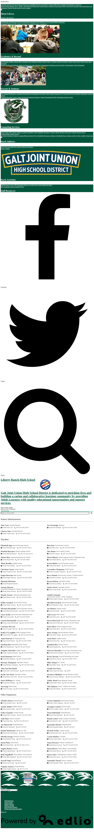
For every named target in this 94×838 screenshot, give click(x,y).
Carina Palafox (53, 737)
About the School (6, 5)
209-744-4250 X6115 (26, 553)
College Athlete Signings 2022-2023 (60, 132)
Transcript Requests (6, 97)
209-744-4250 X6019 (25, 659)
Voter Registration (79, 65)
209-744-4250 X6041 (72, 623)
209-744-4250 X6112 (22, 721)
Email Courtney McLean (10, 629)
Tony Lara (5, 525)
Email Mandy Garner (9, 597)
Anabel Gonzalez (53, 595)
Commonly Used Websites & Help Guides (34, 62)
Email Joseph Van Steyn (56, 671)
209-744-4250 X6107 (24, 739)
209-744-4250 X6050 (25, 577)
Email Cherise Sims (8, 533)
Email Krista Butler (54, 565)
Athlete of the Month (56, 136)
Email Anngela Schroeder (10, 653)
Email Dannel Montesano (10, 733)
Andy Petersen (6, 639)
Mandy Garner (7, 595)
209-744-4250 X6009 (24, 641)
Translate (14, 792)
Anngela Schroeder (8, 650)
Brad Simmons (6, 657)
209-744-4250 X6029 (74, 677)
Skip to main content (7, 507)
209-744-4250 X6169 (27, 623)
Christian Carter (7, 569)
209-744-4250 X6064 (27, 629)
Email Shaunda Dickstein (10, 583)
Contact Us (78, 5)
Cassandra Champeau (55, 569)
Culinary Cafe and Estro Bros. (30, 24)
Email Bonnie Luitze (55, 721)
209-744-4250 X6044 (25, 597)
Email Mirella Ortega (9, 739)
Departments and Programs (8, 22)
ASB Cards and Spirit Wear (9, 147)
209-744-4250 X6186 (27, 635)
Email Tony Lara (8, 527)
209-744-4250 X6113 (25, 751)
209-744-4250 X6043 (25, 571)
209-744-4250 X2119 (75, 571)
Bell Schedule (5, 62)
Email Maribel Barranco (10, 553)
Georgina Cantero (54, 707)
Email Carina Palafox (55, 739)
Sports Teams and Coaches (8, 132)
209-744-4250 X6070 (70, 647)
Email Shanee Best (8, 559)
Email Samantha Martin (56, 727)
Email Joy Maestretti (9, 727)
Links (4, 796)
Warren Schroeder (54, 650)
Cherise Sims (6, 531)
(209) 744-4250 (33, 786)
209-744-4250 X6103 (22, 527)
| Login (5, 788)
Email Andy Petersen (9, 641)
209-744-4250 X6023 (24, 533)
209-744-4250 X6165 (70, 565)
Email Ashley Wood (55, 683)
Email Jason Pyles (54, 641)
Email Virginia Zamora (9, 769)
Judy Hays (5, 719)
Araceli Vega (6, 761)
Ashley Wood (52, 680)
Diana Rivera (52, 749)
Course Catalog (16, 97)
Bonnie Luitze (52, 719)
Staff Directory (70, 5)
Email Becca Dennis (55, 577)
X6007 (69, 671)
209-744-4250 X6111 (69, 641)
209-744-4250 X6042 (70, 577)
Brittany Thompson (8, 663)
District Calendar (9, 805)
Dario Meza (51, 627)
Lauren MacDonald (8, 621)
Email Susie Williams (9, 683)
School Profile (5, 6)
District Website (12, 8)
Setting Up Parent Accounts (27, 65)
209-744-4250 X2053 (28, 671)
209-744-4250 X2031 (25, 757)
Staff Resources (5, 185)
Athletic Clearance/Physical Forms (23, 136)
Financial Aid (59, 94)
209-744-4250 (23, 703)
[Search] (91, 513)
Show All (3, 812)
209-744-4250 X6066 (70, 683)
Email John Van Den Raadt (11, 671)
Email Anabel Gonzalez (56, 599)
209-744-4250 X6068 (27, 733)
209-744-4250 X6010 (26, 677)
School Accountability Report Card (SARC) (35, 5)
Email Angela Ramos (9, 751)
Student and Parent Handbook (9, 65)
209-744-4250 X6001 (23, 559)
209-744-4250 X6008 (69, 617)
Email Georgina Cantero (56, 709)
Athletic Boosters (77, 132)
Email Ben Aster (54, 547)
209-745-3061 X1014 (23, 745)
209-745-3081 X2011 (70, 659)
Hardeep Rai (6, 645)
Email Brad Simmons (9, 659)
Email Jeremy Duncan (9, 591)
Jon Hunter (51, 609)
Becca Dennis (52, 575)
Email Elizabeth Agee (9, 547)
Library (49, 62)
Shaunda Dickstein (8, 581)
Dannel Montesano (8, 731)
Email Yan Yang (7, 689)
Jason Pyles (51, 639)
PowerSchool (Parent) (10, 807)
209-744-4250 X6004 (25, 605)
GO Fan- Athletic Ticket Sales (84, 136)
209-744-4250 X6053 (24, 565)
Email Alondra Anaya (9, 703)
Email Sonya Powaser (55, 745)
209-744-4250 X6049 (69, 629)
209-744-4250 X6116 (70, 559)
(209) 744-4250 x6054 (27, 611)
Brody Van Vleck (7, 675)
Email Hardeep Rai (8, 647)
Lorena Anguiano (54, 701)
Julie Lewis (51, 615)
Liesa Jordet (6, 615)
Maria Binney (52, 557)
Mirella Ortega (7, 737)
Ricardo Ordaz (53, 731)
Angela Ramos (6, 749)
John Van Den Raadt (9, 668)
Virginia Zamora (7, 767)
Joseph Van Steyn (54, 668)
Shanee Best (5, 557)
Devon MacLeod (53, 621)
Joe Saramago (52, 525)
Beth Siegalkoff (7, 755)
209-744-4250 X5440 (23, 647)
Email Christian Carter (9, 571)
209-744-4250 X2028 (69, 553)
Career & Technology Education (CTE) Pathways (31, 22)
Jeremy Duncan (7, 587)
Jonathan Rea (52, 645)
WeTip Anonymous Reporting (13, 809)
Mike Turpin (52, 663)
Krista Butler (52, 563)
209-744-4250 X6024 (27, 665)
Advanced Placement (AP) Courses (11, 24)
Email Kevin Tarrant (55, 659)
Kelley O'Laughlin (8, 633)
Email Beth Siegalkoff (9, 757)
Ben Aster (51, 545)
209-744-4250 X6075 (70, 589)
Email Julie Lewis (54, 617)
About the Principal (16, 5)
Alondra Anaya (7, 701)
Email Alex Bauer (54, 553)
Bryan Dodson (52, 581)
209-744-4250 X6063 (73, 709)
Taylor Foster (52, 587)
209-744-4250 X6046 (73, 653)
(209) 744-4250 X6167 (71, 721)
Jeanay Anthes (6, 707)
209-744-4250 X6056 (70, 757)
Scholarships (60, 97)
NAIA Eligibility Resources (42, 132)
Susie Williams (7, 680)
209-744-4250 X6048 (23, 617)
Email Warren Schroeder (56, 653)
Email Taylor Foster (55, 589)
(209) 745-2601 (45, 786)
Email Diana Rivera (55, 751)
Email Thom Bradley (9, 565)
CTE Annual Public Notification (55, 22)
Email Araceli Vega (8, 763)
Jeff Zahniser (52, 686)
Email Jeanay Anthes (9, 709)
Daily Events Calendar (24, 8)
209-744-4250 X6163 (71, 745)
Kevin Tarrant (52, 657)
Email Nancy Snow (55, 757)
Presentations (35, 94)
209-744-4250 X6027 (25, 715)
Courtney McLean (8, 627)
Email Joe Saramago (55, 527)
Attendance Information (42, 65)
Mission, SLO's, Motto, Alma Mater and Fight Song (24, 6)
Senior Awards (68, 97)
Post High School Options (46, 94)
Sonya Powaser (53, 743)
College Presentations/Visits (48, 97)
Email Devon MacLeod (56, 623)
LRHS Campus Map (15, 62)
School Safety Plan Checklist (57, 5)
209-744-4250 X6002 (71, 583)
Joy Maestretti (6, 725)
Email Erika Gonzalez (9, 715)
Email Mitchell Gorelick (56, 605)
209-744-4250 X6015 (25, 547)
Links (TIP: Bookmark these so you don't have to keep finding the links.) (31, 185)
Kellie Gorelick (7, 603)
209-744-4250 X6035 (70, 635)
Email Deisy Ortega (55, 635)
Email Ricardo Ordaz (55, 733)
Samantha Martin (54, 725)
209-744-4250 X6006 (25, 591)
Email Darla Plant (8, 745)
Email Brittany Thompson (10, 665)
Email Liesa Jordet (8, 617)
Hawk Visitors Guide (69, 136)
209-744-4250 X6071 (70, 689)
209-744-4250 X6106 (70, 527)
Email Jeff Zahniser (54, 689)
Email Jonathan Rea (55, 647)
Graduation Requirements (23, 94)
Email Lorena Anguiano (56, 703)
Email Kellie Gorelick (9, 605)
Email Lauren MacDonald (10, 623)
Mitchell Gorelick (54, 603)
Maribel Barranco (8, 551)
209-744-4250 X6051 (70, 665)
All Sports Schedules (7, 136)
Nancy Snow (52, 755)
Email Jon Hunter (54, 611)
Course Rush (43, 24)
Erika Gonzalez (7, 713)
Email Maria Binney (55, 559)
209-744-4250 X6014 (70, 751)
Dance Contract (5, 149)
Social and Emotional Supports (31, 97)
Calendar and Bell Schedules (59, 62)
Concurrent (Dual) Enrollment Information (75, 94)
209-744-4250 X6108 (22, 689)
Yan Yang (4, 686)
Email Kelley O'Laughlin (10, 635)
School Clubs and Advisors (25, 147)
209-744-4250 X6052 (71, 733)
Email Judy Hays (8, 721)
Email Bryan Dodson (55, 583)
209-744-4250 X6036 (72, 605)
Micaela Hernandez (8, 609)
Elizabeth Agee (6, 545)
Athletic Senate (14, 134)
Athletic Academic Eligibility (25, 132)
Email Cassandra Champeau (57, 571)
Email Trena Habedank (56, 715)
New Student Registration (8, 94)
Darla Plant (5, 743)
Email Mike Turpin (54, 665)
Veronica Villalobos (54, 675)
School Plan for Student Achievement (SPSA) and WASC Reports (59, 6)
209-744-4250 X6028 (68, 547)
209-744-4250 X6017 (25, 683)
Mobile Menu (5, 1)
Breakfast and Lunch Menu (57, 65)
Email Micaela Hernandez (10, 611)
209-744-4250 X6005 (72, 599)
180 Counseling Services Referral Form (12, 187)
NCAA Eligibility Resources (42, 136)
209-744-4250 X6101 (24, 709)
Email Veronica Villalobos (56, 677)
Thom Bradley (6, 563)
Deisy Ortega (52, 633)
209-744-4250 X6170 (72, 763)
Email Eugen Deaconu (9, 577)
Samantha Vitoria (54, 761)
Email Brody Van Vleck (10, 677)
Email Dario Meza (54, 629)
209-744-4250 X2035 (71, 739)
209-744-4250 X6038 (69, 611)
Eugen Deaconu (7, 575)
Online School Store (74, 62)
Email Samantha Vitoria (56, 763)
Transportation (69, 65)
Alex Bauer (51, 551)
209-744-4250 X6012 (27, 653)
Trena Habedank (53, 713)
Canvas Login (8, 802)
